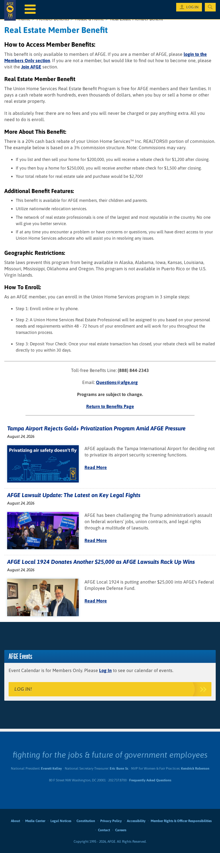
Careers (120, 830)
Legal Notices (60, 821)
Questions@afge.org (117, 382)
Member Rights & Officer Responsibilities (181, 821)
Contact (104, 830)
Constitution (85, 821)
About (15, 821)
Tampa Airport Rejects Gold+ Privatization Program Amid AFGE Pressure (96, 428)
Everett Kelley (51, 769)
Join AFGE (31, 66)
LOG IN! (23, 689)
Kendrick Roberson (195, 769)
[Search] (210, 7)
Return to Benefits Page (110, 406)
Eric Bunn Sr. (119, 769)
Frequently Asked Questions (150, 780)
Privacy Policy (111, 821)
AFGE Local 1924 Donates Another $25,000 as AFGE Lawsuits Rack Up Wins (101, 561)
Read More (96, 467)
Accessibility (136, 821)
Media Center (35, 821)
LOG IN (192, 7)
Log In (105, 670)
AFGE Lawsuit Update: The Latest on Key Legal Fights (73, 495)
